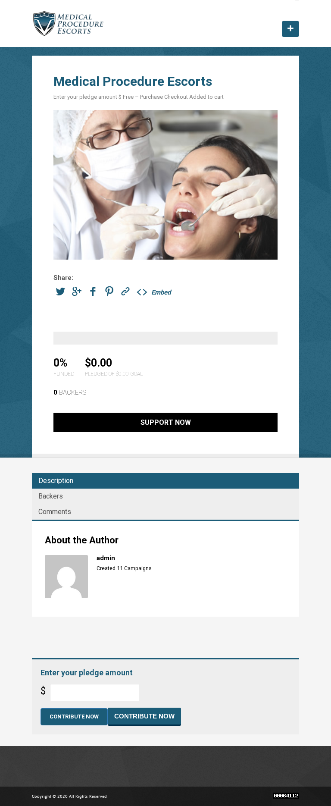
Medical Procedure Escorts (69, 23)
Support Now (166, 422)
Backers (50, 496)
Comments (54, 512)
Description (55, 481)
